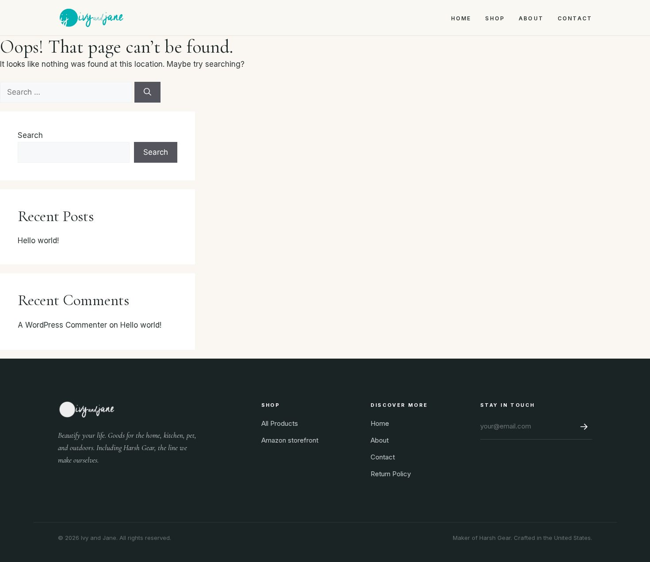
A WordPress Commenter (62, 325)
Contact (575, 18)
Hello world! (38, 240)
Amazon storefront (289, 440)
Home (461, 18)
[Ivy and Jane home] (91, 17)
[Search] (147, 92)
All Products (279, 423)
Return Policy (391, 474)
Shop (495, 18)
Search (30, 135)
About (531, 18)
